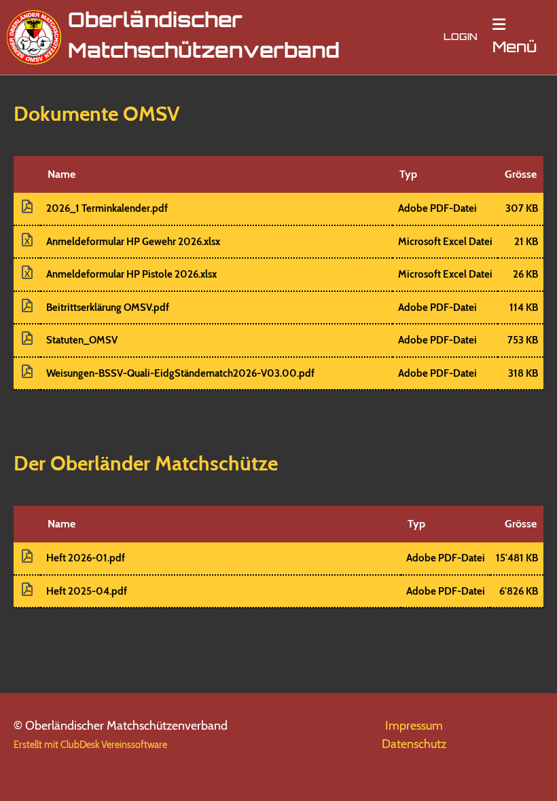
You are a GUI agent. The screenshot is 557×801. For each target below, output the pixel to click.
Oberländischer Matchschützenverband (204, 37)
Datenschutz (414, 744)
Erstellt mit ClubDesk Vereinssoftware (90, 745)
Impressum (414, 725)
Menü (514, 48)
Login (461, 38)
